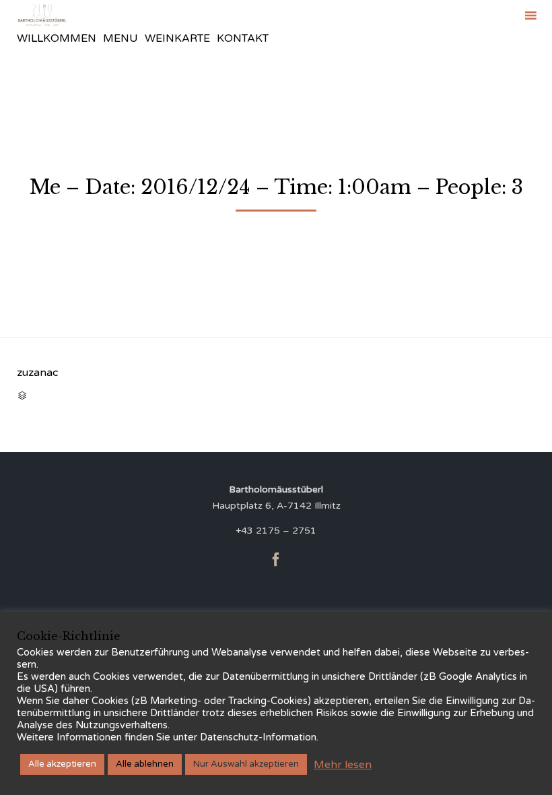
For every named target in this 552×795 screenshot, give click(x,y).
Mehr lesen (343, 764)
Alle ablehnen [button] (145, 764)
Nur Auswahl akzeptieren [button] (246, 764)
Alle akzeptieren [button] (62, 764)
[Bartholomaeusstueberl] (42, 15)
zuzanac (37, 372)
